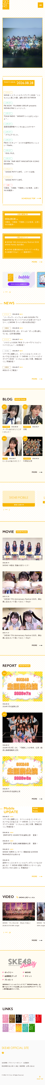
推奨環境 (22, 1066)
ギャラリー (9, 972)
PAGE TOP (40, 1079)
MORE (34, 262)
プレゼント (9, 980)
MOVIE (28, 972)
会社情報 (4, 1063)
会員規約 (26, 1063)
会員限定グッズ (11, 976)
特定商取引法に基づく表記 (10, 1066)
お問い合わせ (30, 1066)
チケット (28, 976)
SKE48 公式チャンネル (27, 897)
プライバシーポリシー (15, 1063)
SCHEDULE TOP (29, 198)
